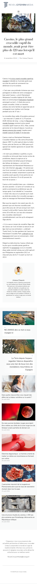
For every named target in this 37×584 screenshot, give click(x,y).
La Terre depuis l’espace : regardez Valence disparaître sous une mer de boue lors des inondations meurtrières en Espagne (19, 364)
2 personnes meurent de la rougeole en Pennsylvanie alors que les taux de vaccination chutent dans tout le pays (18, 486)
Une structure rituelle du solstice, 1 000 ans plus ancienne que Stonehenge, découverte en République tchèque (18, 517)
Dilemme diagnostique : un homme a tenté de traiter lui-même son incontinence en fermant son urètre (18, 456)
